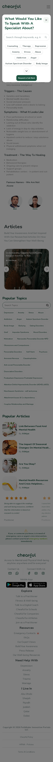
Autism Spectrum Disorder (18, 63)
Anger (34, 58)
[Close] (46, 20)
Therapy (26, 46)
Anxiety (16, 52)
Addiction (21, 58)
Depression (40, 46)
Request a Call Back (26, 78)
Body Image (42, 63)
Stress (27, 52)
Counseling (12, 46)
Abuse (38, 52)
